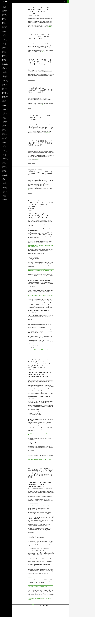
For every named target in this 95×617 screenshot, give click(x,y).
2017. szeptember (4, 143)
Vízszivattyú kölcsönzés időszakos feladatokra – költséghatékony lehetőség (40, 10)
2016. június (3, 163)
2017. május (3, 149)
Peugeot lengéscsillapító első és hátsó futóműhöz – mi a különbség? (40, 37)
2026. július (3, 6)
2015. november (4, 172)
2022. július (3, 67)
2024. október (4, 31)
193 (40, 605)
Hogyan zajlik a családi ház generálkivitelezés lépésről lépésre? (39, 62)
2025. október (4, 15)
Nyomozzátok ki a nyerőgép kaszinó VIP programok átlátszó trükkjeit (41, 269)
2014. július (3, 192)
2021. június (3, 84)
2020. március (4, 104)
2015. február (4, 184)
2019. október (4, 110)
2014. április (3, 196)
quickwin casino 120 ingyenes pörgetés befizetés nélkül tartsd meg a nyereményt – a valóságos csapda (39, 363)
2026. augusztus (4, 5)
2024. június (3, 36)
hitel (29, 108)
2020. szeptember (4, 96)
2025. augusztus (4, 18)
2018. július (3, 130)
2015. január (3, 186)
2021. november (4, 77)
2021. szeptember (4, 80)
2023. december (4, 44)
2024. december (4, 28)
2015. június (3, 179)
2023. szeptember (4, 48)
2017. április (3, 150)
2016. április (3, 166)
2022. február (4, 73)
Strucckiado (4, 1)
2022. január (3, 75)
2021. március (4, 88)
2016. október (4, 158)
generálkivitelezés (32, 80)
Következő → (46, 605)
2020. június (3, 100)
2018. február (4, 137)
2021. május (3, 85)
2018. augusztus (4, 129)
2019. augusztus (4, 113)
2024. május (3, 38)
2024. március (4, 40)
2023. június (3, 52)
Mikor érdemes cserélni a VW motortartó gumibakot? (40, 118)
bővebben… (50, 26)
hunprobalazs (36, 15)
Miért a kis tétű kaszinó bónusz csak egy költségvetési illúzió (39, 505)
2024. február (4, 42)
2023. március (4, 56)
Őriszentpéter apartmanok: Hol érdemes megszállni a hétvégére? (40, 172)
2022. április (3, 71)
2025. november (4, 14)
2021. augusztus (4, 81)
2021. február (4, 89)
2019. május (3, 117)
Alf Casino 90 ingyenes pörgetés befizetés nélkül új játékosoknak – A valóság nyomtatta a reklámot (41, 204)
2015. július (3, 178)
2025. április (3, 23)
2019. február (4, 121)
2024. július (3, 35)
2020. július (3, 98)
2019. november (4, 109)
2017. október (4, 142)
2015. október (4, 174)
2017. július (3, 146)
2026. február (4, 10)
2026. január (3, 11)
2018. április (3, 134)
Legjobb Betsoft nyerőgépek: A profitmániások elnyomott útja (39, 321)
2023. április (3, 55)
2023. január (3, 59)
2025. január (3, 27)
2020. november (4, 93)
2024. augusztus (4, 34)
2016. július (3, 162)
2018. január (3, 138)
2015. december (4, 171)
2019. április (3, 118)
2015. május (3, 180)
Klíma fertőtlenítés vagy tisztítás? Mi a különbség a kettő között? (40, 143)
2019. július (3, 114)
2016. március (4, 167)
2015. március (4, 183)
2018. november (4, 125)
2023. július (3, 51)
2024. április (3, 39)
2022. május (3, 69)
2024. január (3, 43)
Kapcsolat (64, 1)
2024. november (4, 30)
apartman (30, 193)
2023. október (4, 47)
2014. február (4, 199)
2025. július (3, 19)
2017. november (4, 141)
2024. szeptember (4, 32)
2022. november (4, 61)
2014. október (4, 188)
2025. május (3, 22)
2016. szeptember (4, 159)
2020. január (3, 106)
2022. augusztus (4, 65)
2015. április (3, 182)
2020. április (3, 102)
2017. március (4, 151)
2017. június (3, 147)
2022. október (4, 63)
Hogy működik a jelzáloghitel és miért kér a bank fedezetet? (40, 90)
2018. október (4, 126)
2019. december (4, 108)
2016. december (4, 155)
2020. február (4, 105)
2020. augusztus (4, 97)
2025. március (4, 24)
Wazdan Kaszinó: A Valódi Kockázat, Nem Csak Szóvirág (38, 452)
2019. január (3, 122)
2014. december (4, 187)
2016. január (3, 170)
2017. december (4, 139)
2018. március (4, 135)
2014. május (3, 195)
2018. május (3, 133)
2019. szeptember (4, 112)
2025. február (4, 26)
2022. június (3, 68)
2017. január (3, 154)
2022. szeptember (4, 64)
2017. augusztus (4, 145)
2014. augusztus (4, 191)
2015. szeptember (4, 175)
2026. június (3, 7)
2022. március (4, 72)
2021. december (4, 76)
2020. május (3, 101)
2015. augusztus (4, 176)
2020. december (4, 92)
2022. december (4, 60)
